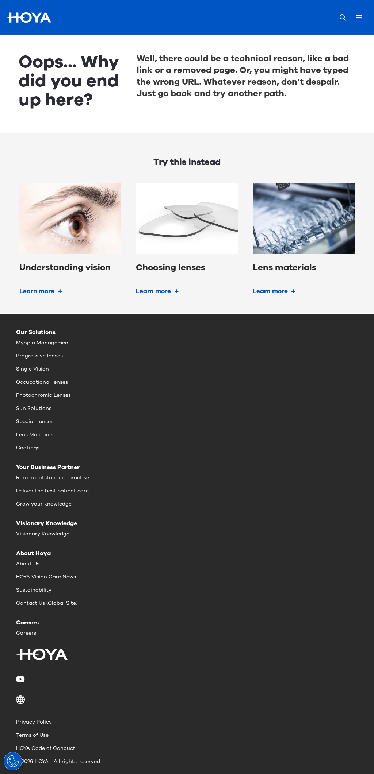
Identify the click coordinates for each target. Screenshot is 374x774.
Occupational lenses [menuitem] (42, 382)
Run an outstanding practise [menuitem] (52, 477)
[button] (187, 699)
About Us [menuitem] (27, 563)
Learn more (36, 291)
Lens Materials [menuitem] (34, 434)
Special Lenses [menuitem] (34, 421)
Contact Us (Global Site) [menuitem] (47, 603)
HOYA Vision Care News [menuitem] (46, 576)
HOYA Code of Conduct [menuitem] (45, 748)
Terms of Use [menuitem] (32, 735)
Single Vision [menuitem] (32, 368)
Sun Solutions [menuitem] (33, 408)
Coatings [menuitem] (27, 447)
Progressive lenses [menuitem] (39, 355)
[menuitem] (21, 679)
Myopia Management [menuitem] (43, 342)
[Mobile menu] (359, 17)
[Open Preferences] (13, 761)
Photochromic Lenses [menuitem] (43, 395)
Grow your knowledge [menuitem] (44, 503)
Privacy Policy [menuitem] (34, 722)
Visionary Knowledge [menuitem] (42, 533)
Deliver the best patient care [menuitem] (52, 490)
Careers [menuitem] (26, 633)
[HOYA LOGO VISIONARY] (28, 17)
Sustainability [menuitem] (33, 590)
